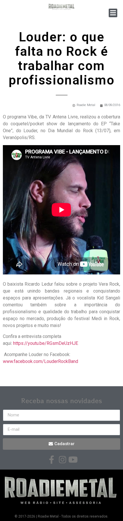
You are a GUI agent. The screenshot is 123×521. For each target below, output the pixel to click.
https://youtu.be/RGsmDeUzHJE (45, 343)
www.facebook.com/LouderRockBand (40, 361)
